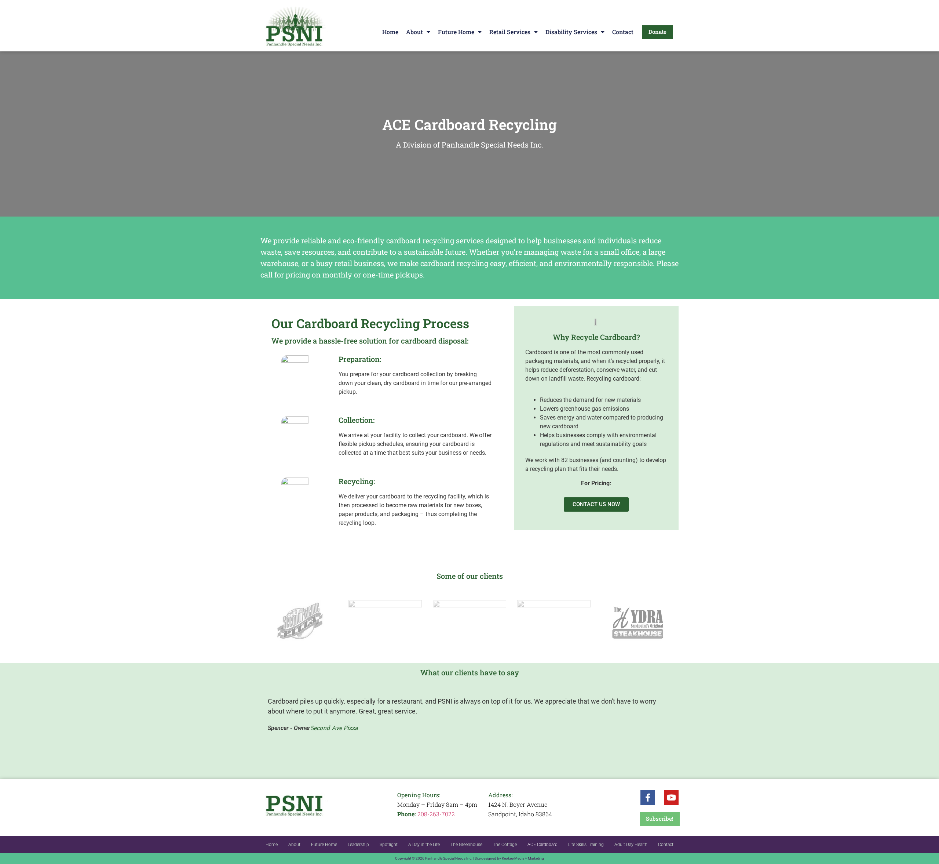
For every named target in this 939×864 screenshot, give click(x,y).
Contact (622, 32)
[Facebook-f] (647, 797)
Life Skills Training (586, 844)
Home (390, 32)
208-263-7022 (436, 814)
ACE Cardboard (542, 844)
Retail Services (509, 32)
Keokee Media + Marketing (523, 858)
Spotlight (389, 844)
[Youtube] (671, 797)
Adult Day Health (630, 844)
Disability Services (571, 32)
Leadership (358, 844)
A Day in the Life (424, 844)
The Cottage (505, 844)
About (414, 32)
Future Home (456, 32)
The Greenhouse (466, 844)
